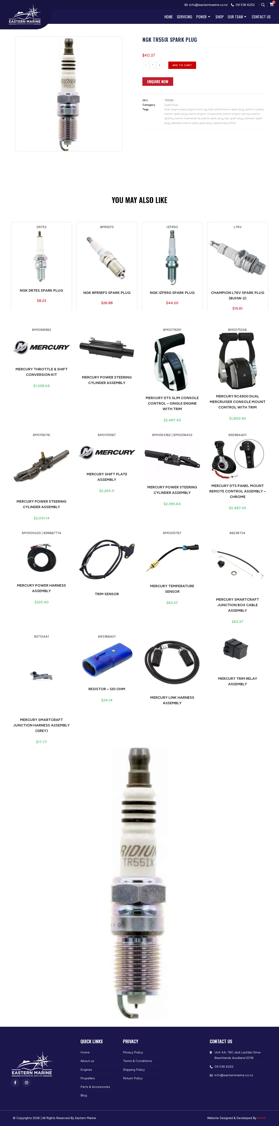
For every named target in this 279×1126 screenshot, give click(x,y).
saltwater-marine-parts (184, 123)
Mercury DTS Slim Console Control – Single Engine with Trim (172, 403)
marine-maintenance (187, 118)
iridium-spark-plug (175, 113)
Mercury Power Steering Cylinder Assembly (107, 380)
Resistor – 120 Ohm (106, 689)
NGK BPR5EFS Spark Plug (107, 292)
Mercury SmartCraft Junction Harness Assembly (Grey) (41, 725)
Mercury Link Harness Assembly (172, 700)
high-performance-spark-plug (226, 109)
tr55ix (232, 123)
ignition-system (254, 109)
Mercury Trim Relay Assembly (237, 681)
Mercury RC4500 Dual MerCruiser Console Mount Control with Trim (238, 402)
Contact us (261, 16)
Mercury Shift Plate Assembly (107, 477)
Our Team (235, 16)
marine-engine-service (236, 113)
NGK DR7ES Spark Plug (41, 290)
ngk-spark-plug (233, 118)
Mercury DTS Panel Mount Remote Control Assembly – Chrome (237, 491)
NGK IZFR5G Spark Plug (172, 292)
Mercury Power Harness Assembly (41, 588)
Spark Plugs (171, 104)
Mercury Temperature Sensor (172, 589)
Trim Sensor (107, 594)
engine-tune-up (197, 109)
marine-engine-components (204, 113)
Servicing (184, 16)
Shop (219, 16)
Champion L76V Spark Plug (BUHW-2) (237, 295)
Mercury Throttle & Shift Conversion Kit (42, 372)
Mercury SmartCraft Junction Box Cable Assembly (237, 605)
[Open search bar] (263, 5)
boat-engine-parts (175, 109)
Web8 (261, 1118)
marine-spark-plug (212, 118)
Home (168, 16)
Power (201, 16)
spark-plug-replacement (213, 123)
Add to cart (182, 65)
